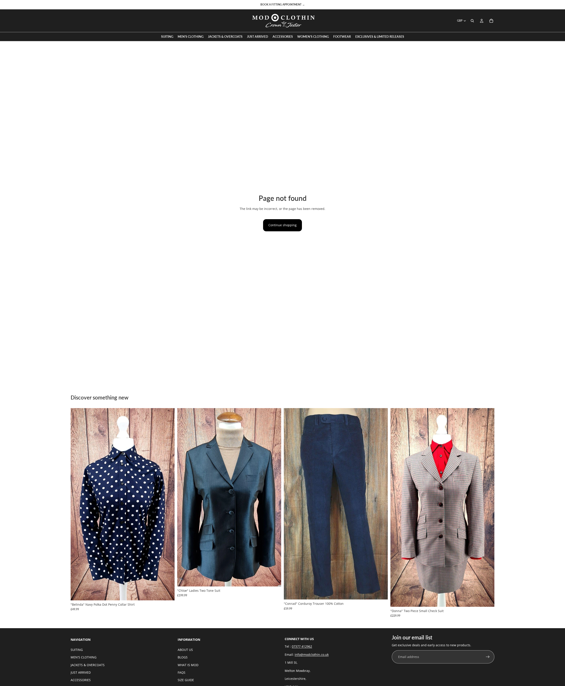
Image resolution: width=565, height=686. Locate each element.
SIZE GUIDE (186, 680)
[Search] (472, 21)
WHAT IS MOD (188, 665)
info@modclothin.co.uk (312, 654)
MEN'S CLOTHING (83, 657)
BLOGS (183, 657)
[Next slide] (168, 504)
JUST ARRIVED (81, 672)
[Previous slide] (77, 504)
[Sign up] (487, 657)
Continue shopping (282, 225)
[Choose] (168, 593)
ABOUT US (185, 649)
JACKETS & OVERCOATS (88, 665)
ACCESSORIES (81, 680)
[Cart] (491, 21)
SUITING (77, 649)
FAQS (181, 672)
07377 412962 (302, 646)
